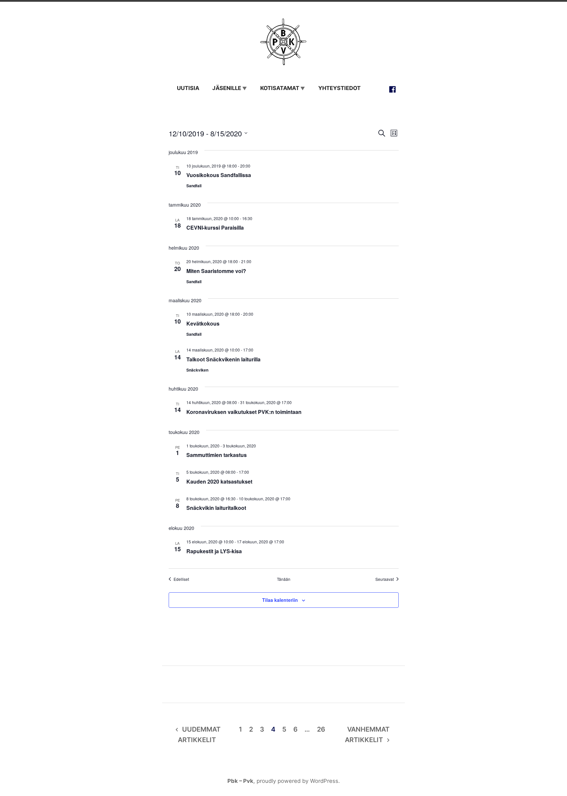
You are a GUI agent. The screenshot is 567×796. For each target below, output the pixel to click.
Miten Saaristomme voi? (216, 271)
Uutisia (188, 88)
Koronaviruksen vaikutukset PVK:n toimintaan (244, 412)
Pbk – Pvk (240, 781)
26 (321, 729)
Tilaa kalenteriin (280, 600)
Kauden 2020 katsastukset (219, 481)
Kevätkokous (203, 323)
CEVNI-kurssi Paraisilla (215, 227)
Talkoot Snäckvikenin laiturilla (223, 359)
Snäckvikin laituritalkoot (216, 508)
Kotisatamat (279, 88)
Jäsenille (226, 88)
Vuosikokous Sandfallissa (218, 175)
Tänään (283, 579)
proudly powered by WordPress (297, 781)
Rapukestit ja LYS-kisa (214, 551)
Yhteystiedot (339, 88)
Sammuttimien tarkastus (216, 455)
